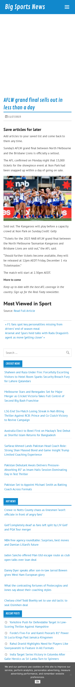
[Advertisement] (37, 56)
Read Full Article (24, 311)
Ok (37, 681)
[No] (70, 674)
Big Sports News (25, 7)
